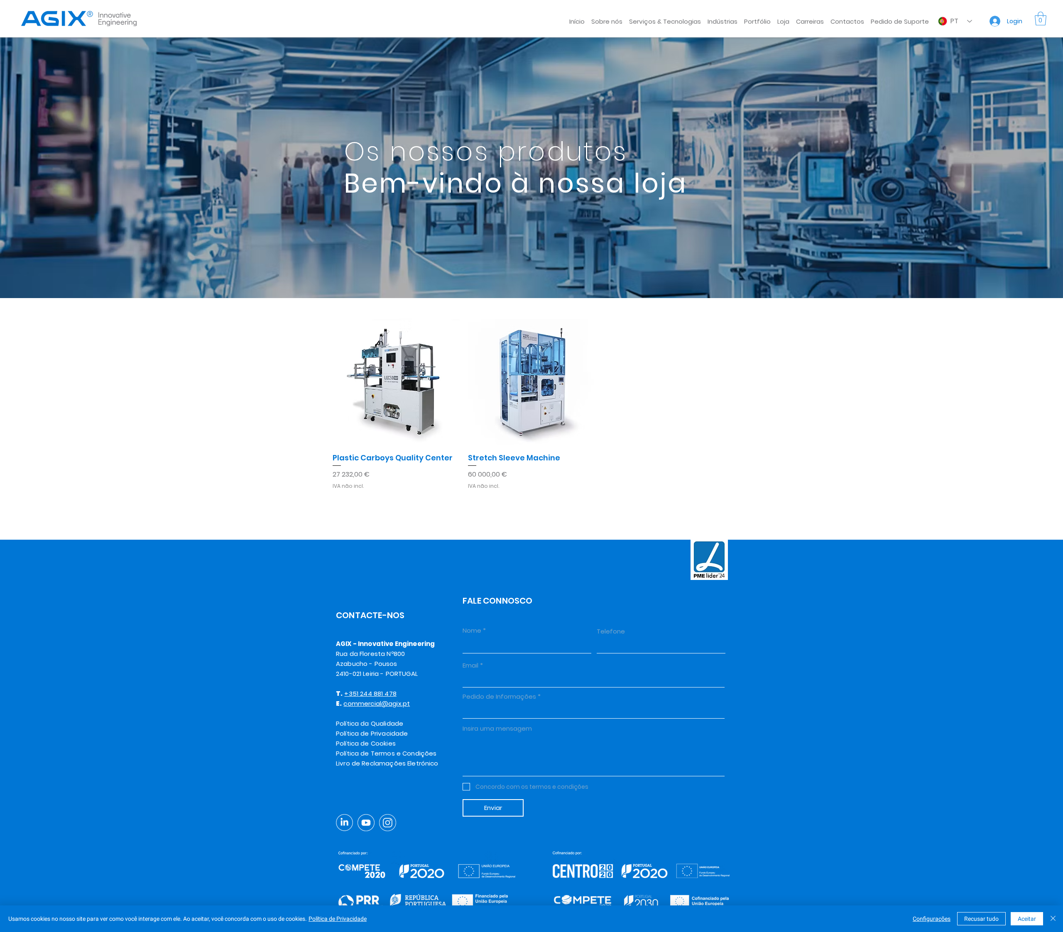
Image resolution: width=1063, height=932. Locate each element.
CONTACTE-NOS (370, 615)
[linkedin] (344, 822)
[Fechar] (1053, 918)
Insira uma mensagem (497, 728)
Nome (472, 630)
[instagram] (387, 822)
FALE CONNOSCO (498, 601)
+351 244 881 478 (370, 693)
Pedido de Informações (499, 696)
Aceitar (1027, 918)
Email (470, 665)
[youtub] (366, 822)
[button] (665, 18)
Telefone (611, 631)
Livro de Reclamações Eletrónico (387, 763)
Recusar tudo (981, 918)
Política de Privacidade (338, 918)
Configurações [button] (931, 918)
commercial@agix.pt (376, 703)
